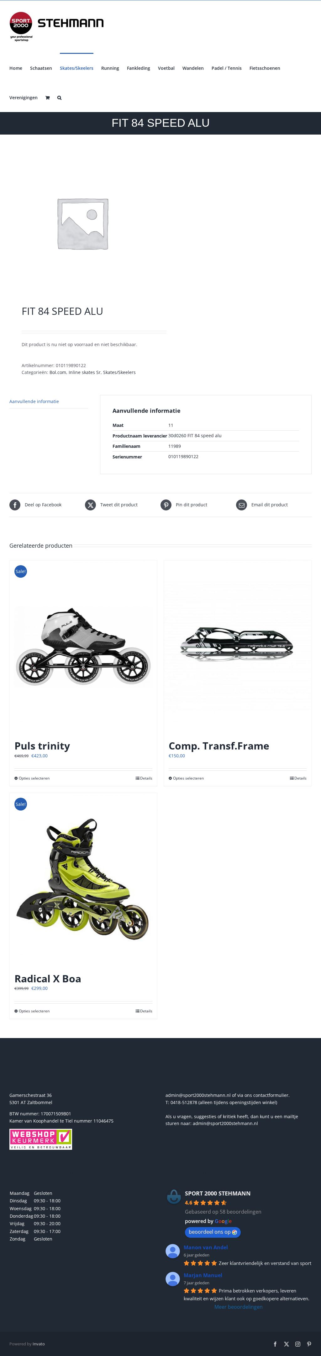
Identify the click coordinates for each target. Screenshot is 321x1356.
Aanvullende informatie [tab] (34, 401)
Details (146, 778)
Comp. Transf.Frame (219, 745)
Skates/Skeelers (119, 372)
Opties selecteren (34, 778)
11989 (174, 446)
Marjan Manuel (203, 1275)
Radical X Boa (47, 978)
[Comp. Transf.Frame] (237, 646)
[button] (59, 97)
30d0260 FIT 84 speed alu (195, 435)
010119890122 (183, 456)
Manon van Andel (206, 1247)
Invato (39, 1344)
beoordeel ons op (210, 1231)
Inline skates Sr (85, 372)
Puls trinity (42, 745)
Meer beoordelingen (238, 1306)
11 (170, 425)
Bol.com (58, 372)
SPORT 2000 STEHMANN (218, 1193)
